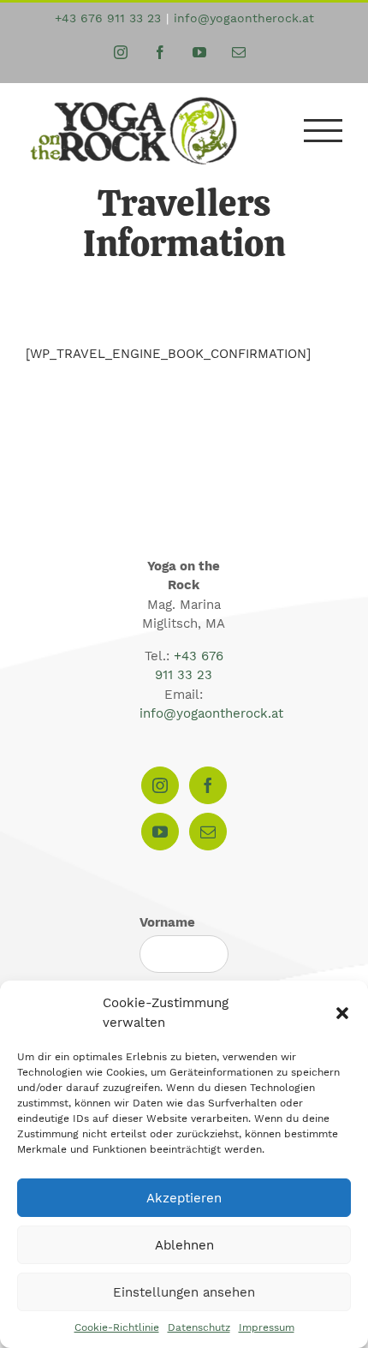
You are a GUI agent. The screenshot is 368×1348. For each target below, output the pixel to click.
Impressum (266, 1327)
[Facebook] (208, 785)
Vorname (167, 922)
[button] (342, 1013)
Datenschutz (199, 1327)
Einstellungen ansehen (184, 1292)
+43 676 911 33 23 (108, 18)
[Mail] (208, 831)
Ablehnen (184, 1245)
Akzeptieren (184, 1198)
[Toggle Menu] (323, 130)
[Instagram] (160, 785)
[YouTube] (160, 831)
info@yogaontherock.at (244, 18)
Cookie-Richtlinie (116, 1327)
